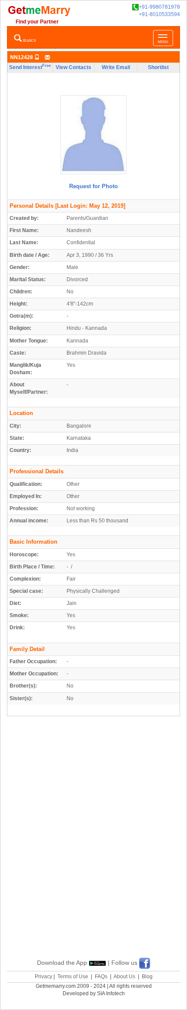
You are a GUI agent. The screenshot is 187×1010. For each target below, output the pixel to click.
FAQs (101, 976)
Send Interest (30, 66)
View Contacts (73, 67)
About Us (124, 976)
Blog (147, 976)
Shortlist (158, 67)
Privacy (43, 976)
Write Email (116, 67)
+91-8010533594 (159, 14)
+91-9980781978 (159, 7)
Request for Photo (93, 186)
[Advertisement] (93, 847)
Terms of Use (72, 976)
